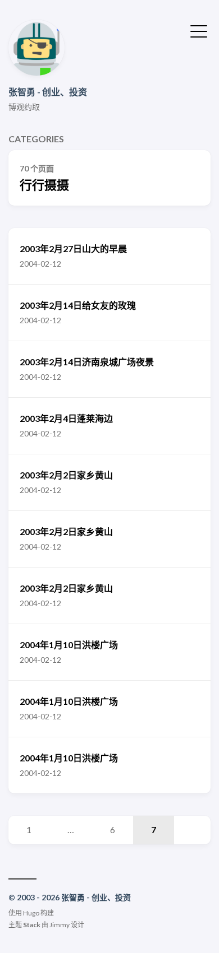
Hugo (31, 913)
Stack (31, 925)
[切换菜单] (199, 30)
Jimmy (59, 925)
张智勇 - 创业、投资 (47, 91)
